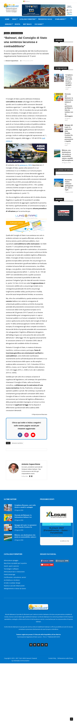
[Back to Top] (71, 719)
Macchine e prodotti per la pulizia (15, 563)
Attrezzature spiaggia (11, 560)
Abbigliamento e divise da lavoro (15, 588)
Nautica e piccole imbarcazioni (14, 586)
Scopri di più (64, 541)
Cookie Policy (52, 658)
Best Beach (27, 24)
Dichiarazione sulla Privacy (65, 658)
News (14, 19)
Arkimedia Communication (21, 661)
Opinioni (7, 33)
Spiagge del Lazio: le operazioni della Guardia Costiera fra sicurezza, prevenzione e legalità (69, 133)
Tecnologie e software (11, 569)
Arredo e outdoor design (12, 583)
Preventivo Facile (45, 19)
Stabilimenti (60, 19)
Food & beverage (9, 574)
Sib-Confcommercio (16, 33)
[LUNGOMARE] (26, 232)
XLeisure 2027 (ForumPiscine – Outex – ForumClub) (57, 530)
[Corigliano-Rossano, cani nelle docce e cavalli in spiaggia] (59, 78)
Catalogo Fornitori (27, 19)
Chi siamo (38, 24)
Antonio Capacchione (12, 61)
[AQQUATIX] (26, 162)
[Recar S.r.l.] (63, 61)
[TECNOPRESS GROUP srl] (63, 220)
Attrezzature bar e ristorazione (14, 572)
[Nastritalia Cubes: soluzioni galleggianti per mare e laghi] (58, 183)
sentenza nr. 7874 (25, 165)
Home (7, 19)
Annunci (8, 24)
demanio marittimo (17, 443)
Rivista (17, 24)
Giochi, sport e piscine (11, 566)
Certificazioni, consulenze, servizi (15, 577)
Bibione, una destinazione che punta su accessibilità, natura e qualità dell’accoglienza (25, 537)
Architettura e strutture (12, 580)
